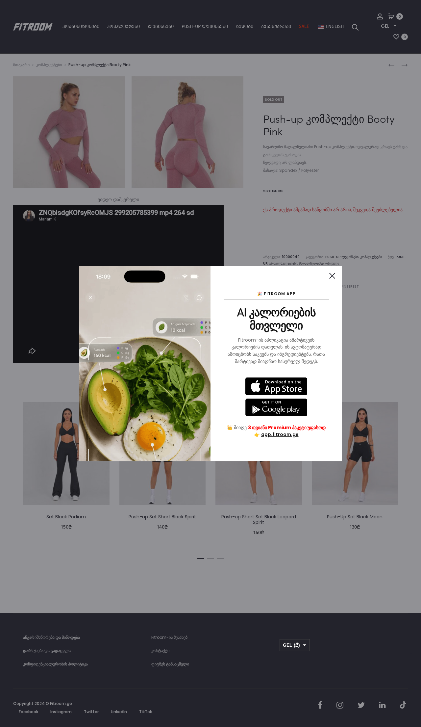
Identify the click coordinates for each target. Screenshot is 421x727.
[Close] (332, 276)
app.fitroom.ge (280, 434)
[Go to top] (411, 656)
